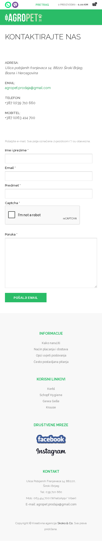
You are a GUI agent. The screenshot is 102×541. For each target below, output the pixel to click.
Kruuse (51, 407)
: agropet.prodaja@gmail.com (55, 504)
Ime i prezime (16, 150)
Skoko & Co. (65, 523)
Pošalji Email (26, 298)
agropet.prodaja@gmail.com (28, 88)
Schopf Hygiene (51, 395)
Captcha (12, 203)
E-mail (30, 504)
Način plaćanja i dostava (51, 349)
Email (10, 168)
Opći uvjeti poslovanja (51, 355)
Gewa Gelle (51, 401)
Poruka (11, 234)
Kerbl (51, 389)
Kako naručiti (51, 343)
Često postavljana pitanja (51, 362)
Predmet (13, 185)
